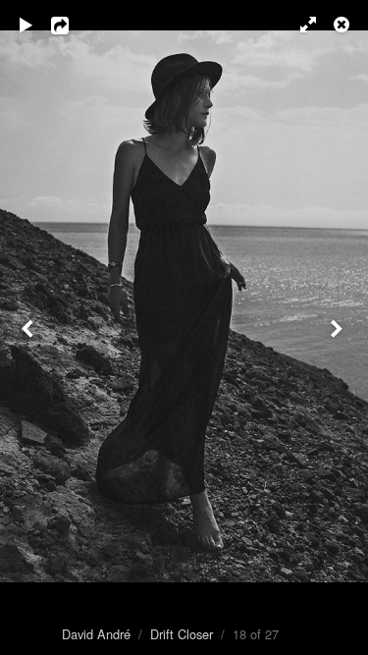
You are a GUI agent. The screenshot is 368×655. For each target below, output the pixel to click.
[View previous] (29, 327)
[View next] (338, 327)
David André (96, 634)
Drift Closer (181, 634)
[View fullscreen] (299, 24)
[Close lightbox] (343, 24)
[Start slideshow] (26, 24)
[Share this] (73, 24)
